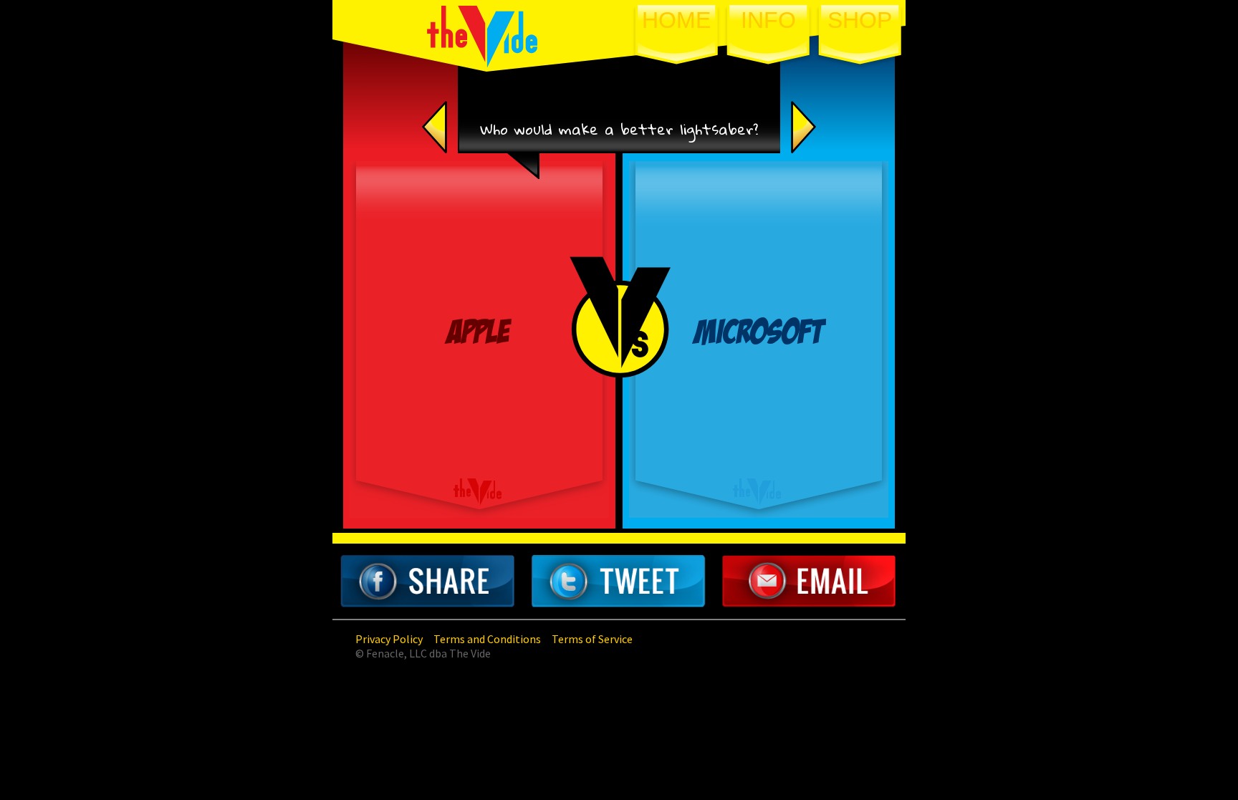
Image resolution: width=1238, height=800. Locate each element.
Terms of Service (592, 639)
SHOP (859, 20)
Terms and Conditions (487, 639)
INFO (768, 20)
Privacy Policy (389, 639)
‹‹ (463, 127)
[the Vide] (482, 63)
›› (814, 127)
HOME (676, 20)
